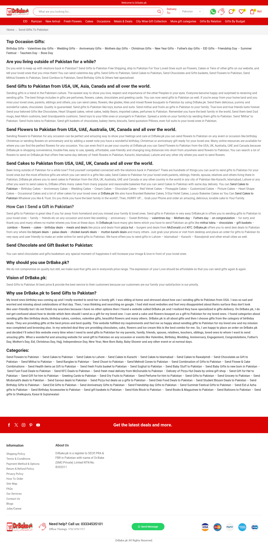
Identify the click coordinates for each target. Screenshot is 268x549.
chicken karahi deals (84, 232)
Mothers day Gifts (116, 48)
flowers (25, 227)
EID (25, 21)
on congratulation (223, 218)
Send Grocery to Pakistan (233, 375)
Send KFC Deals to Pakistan (72, 371)
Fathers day (201, 218)
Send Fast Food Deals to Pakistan (29, 371)
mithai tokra (207, 222)
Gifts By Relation (210, 21)
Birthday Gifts (15, 48)
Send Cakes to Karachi (122, 357)
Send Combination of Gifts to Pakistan (196, 361)
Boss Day (47, 53)
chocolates (226, 222)
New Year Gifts (164, 48)
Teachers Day (28, 53)
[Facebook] (9, 425)
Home (10, 29)
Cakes (89, 21)
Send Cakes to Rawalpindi (193, 357)
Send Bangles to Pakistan (72, 361)
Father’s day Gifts (188, 48)
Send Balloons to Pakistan (234, 389)
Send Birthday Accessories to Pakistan (55, 389)
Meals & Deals (123, 21)
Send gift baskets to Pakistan (103, 389)
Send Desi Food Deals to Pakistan (171, 380)
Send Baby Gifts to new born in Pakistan (231, 366)
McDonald (173, 227)
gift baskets (244, 222)
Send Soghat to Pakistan (146, 366)
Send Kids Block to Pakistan (143, 389)
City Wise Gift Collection (151, 21)
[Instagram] (23, 425)
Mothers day (182, 218)
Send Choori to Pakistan (108, 361)
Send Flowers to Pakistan (22, 357)
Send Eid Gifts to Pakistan (59, 385)
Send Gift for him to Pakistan (40, 375)
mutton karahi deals (114, 232)
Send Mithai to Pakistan (36, 361)
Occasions (103, 21)
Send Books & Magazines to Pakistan (189, 389)
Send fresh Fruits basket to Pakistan (103, 366)
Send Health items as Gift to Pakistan (52, 366)
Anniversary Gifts (90, 48)
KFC (189, 227)
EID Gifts (208, 48)
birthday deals (54, 227)
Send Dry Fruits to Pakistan (117, 375)
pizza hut (127, 227)
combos (12, 227)
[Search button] (159, 11)
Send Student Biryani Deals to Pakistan (221, 380)
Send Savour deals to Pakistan (67, 380)
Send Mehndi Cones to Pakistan (147, 361)
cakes (37, 227)
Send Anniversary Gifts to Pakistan (102, 385)
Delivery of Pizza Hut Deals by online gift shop (196, 371)
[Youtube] (38, 425)
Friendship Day (227, 48)
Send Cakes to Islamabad (156, 357)
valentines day (161, 218)
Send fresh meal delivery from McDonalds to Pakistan (128, 371)
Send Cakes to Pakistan (57, 357)
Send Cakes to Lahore (90, 357)
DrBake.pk (107, 193)
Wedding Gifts (66, 48)
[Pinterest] (31, 425)
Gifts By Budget (235, 21)
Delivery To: (171, 11)
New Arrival (53, 21)
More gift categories (183, 21)
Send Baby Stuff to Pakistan (184, 366)
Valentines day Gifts (40, 48)
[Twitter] (16, 425)
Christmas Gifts (141, 48)
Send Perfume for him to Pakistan (160, 375)
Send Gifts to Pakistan (199, 375)
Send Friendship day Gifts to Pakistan (152, 385)
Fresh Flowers (73, 21)
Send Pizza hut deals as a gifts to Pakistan (117, 380)
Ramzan (36, 21)
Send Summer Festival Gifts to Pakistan (205, 385)
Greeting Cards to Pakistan (79, 375)
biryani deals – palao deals (49, 232)
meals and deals (77, 227)
